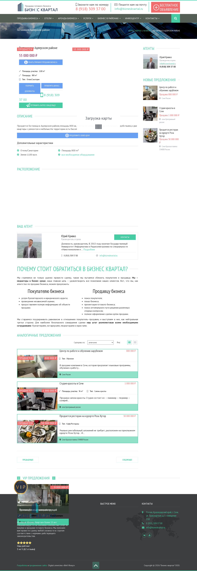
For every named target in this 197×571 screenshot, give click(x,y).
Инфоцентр (132, 18)
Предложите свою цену (79, 135)
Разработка (22, 565)
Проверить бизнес (52, 85)
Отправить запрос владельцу (43, 105)
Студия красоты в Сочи (72, 383)
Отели (47, 18)
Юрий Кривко (68, 236)
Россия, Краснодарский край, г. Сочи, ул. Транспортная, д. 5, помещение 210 (162, 516)
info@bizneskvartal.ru (129, 9)
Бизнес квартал (134, 30)
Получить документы (30, 88)
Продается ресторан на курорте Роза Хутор (83, 416)
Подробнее (89, 249)
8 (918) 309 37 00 (90, 8)
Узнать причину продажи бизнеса (42, 62)
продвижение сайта (38, 565)
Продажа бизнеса (27, 18)
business (147, 30)
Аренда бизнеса (67, 18)
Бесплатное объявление (169, 7)
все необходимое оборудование (78, 154)
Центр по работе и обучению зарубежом (81, 351)
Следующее (127, 459)
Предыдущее (27, 459)
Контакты (151, 18)
